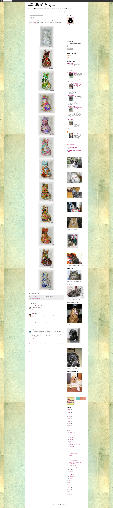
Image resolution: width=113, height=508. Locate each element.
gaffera (58, 504)
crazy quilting (37, 298)
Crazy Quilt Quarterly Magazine (75, 458)
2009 (69, 487)
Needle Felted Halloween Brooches (75, 450)
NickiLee (33, 329)
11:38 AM (33, 338)
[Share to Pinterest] (52, 296)
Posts (70, 55)
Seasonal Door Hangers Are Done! (75, 467)
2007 (69, 491)
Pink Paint (71, 457)
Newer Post (31, 343)
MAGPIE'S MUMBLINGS (73, 83)
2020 (69, 420)
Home (46, 343)
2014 (69, 430)
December (72, 432)
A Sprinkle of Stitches (72, 147)
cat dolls (34, 22)
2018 (69, 423)
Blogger (66, 504)
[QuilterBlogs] (81, 400)
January (71, 478)
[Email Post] (44, 296)
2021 (69, 418)
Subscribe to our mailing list (74, 43)
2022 (69, 416)
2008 (69, 489)
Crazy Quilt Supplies (73, 460)
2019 (69, 421)
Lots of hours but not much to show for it (77, 85)
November (72, 434)
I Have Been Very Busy (78, 120)
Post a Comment (33, 341)
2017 (69, 425)
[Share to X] (49, 296)
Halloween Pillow (72, 465)
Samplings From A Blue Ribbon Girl (74, 151)
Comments (71, 57)
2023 (69, 414)
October (71, 435)
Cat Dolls (71, 442)
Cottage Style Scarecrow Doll (74, 453)
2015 (69, 428)
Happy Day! (76, 133)
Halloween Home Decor (73, 448)
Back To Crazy (72, 451)
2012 (69, 482)
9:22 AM (33, 325)
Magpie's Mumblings (36, 305)
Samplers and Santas (72, 72)
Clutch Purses (71, 446)
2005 (69, 494)
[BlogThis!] (48, 296)
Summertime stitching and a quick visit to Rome (78, 108)
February (71, 476)
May (70, 471)
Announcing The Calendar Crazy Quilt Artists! (75, 463)
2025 (69, 411)
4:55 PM (33, 309)
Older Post (62, 343)
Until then (76, 73)
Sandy (33, 313)
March (71, 474)
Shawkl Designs (71, 132)
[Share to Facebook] (50, 296)
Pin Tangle (70, 63)
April (71, 473)
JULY (75, 96)
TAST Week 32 (71, 64)
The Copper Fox (71, 144)
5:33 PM (33, 316)
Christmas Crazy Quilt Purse (74, 444)
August (71, 439)
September (72, 437)
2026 (69, 409)
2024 (69, 412)
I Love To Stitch (71, 119)
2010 (69, 486)
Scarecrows (71, 455)
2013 (69, 480)
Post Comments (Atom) (38, 346)
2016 (69, 427)
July (70, 441)
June (70, 469)
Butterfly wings (71, 95)
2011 (69, 484)
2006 (69, 493)
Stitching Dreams (71, 106)
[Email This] (47, 296)
